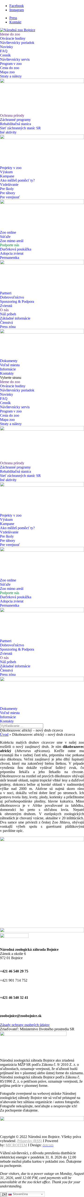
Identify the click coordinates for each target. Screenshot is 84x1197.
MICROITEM (16, 1145)
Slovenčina (20, 1194)
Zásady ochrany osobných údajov (25, 1025)
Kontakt (15, 22)
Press (13, 18)
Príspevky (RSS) (29, 1141)
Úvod (4, 734)
